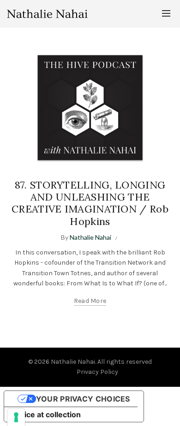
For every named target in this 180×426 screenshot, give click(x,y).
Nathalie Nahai (73, 362)
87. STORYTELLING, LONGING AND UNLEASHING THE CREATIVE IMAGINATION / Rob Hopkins (90, 203)
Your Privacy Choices (83, 398)
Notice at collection (46, 414)
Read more (90, 301)
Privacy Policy (97, 372)
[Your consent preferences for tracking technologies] (16, 417)
